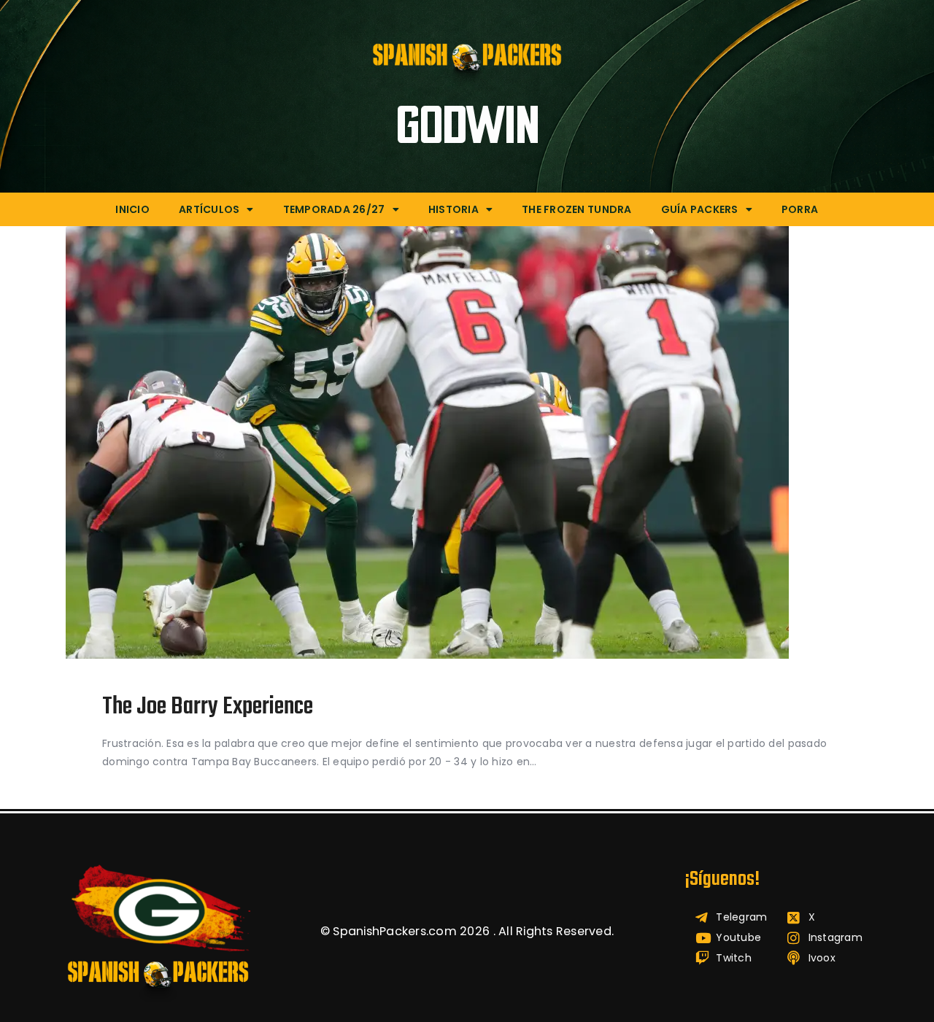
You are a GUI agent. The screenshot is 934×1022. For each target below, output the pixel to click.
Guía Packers (699, 209)
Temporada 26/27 (334, 209)
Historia (453, 209)
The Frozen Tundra (576, 209)
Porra (799, 209)
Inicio (132, 209)
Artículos (209, 209)
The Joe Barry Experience (207, 708)
